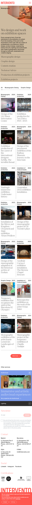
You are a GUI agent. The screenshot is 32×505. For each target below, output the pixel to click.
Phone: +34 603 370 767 (7, 456)
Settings (13, 502)
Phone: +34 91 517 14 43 (7, 445)
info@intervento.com (23, 452)
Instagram (11, 466)
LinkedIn (3, 466)
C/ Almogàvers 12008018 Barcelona (23, 441)
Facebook (18, 466)
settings (18, 498)
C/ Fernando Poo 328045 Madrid (7, 441)
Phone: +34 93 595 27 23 (24, 445)
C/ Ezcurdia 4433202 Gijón (5, 452)
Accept (5, 502)
